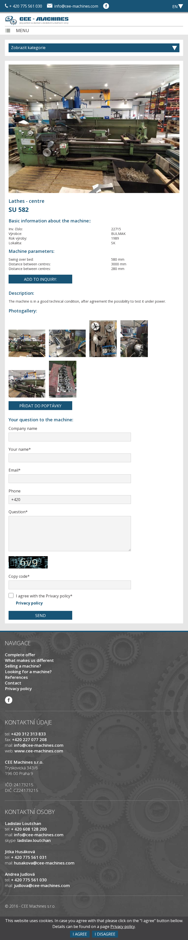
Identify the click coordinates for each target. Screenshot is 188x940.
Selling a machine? (23, 666)
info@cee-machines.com (76, 6)
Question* (18, 512)
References (16, 677)
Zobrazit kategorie (28, 47)
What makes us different (29, 660)
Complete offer (20, 654)
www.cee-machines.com (38, 751)
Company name (23, 428)
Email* (15, 470)
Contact (13, 683)
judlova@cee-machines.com (42, 885)
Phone (15, 491)
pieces (148, 6)
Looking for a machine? (28, 671)
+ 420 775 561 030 (25, 6)
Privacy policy (29, 603)
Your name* (20, 449)
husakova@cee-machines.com (44, 863)
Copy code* (19, 576)
